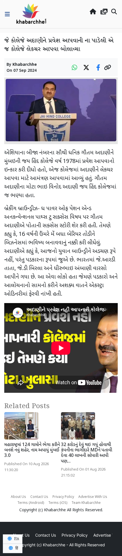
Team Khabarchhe (86, 503)
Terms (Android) (30, 503)
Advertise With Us (92, 497)
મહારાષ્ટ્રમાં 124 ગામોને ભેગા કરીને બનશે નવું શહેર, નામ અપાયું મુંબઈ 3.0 (32, 450)
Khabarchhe (24, 65)
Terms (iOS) (57, 503)
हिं (16, 548)
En (16, 539)
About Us (18, 497)
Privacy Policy (63, 497)
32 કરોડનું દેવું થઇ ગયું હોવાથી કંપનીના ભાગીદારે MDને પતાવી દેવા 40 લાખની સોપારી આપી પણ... (86, 453)
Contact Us (39, 497)
